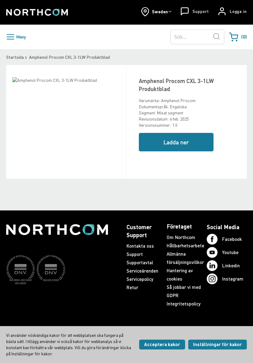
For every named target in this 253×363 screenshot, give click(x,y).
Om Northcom (181, 237)
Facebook (232, 239)
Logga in (238, 11)
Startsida (15, 57)
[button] (156, 12)
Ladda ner (176, 142)
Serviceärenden (142, 270)
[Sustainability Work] (57, 296)
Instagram (232, 278)
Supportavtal (139, 262)
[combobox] (197, 37)
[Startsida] (37, 12)
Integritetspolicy (184, 303)
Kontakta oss (140, 246)
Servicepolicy (139, 279)
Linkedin (231, 265)
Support (201, 11)
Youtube (230, 252)
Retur (132, 287)
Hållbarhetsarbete (185, 245)
